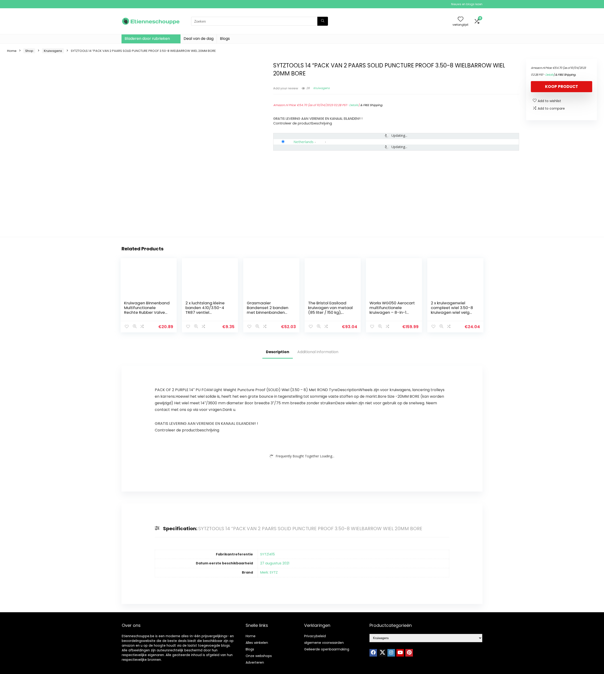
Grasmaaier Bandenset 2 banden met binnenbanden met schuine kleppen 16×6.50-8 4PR (267, 312)
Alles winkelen (257, 642)
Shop (29, 51)
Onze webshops (259, 655)
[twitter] (382, 653)
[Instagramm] (391, 653)
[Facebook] (373, 653)
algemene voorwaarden (324, 642)
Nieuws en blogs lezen (466, 4)
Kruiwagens (53, 51)
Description (277, 352)
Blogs (225, 38)
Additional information (317, 352)
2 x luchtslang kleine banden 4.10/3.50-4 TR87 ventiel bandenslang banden (207, 310)
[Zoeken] (322, 21)
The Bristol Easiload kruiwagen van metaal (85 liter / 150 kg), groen (330, 310)
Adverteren (255, 662)
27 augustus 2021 (274, 563)
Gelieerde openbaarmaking (326, 649)
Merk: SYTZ (269, 572)
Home (12, 51)
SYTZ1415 (267, 554)
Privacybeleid (315, 636)
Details (353, 105)
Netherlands (304, 141)
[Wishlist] (460, 19)
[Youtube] (400, 653)
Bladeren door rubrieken (147, 38)
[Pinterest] (409, 653)
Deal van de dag (199, 38)
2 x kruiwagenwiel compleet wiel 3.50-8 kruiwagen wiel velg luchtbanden (452, 310)
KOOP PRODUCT (561, 86)
